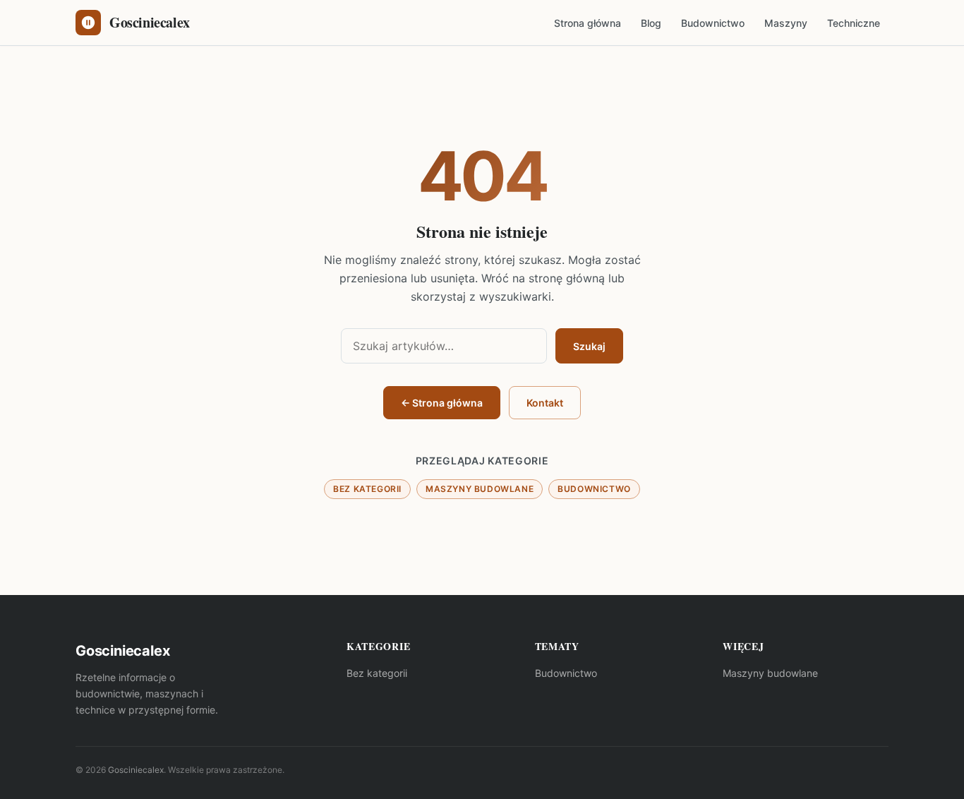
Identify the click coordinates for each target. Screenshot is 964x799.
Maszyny (785, 23)
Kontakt (544, 403)
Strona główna (587, 23)
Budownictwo (713, 23)
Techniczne (853, 23)
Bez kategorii (367, 488)
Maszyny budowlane (480, 488)
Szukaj (589, 346)
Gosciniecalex (136, 769)
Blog (651, 23)
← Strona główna (442, 403)
